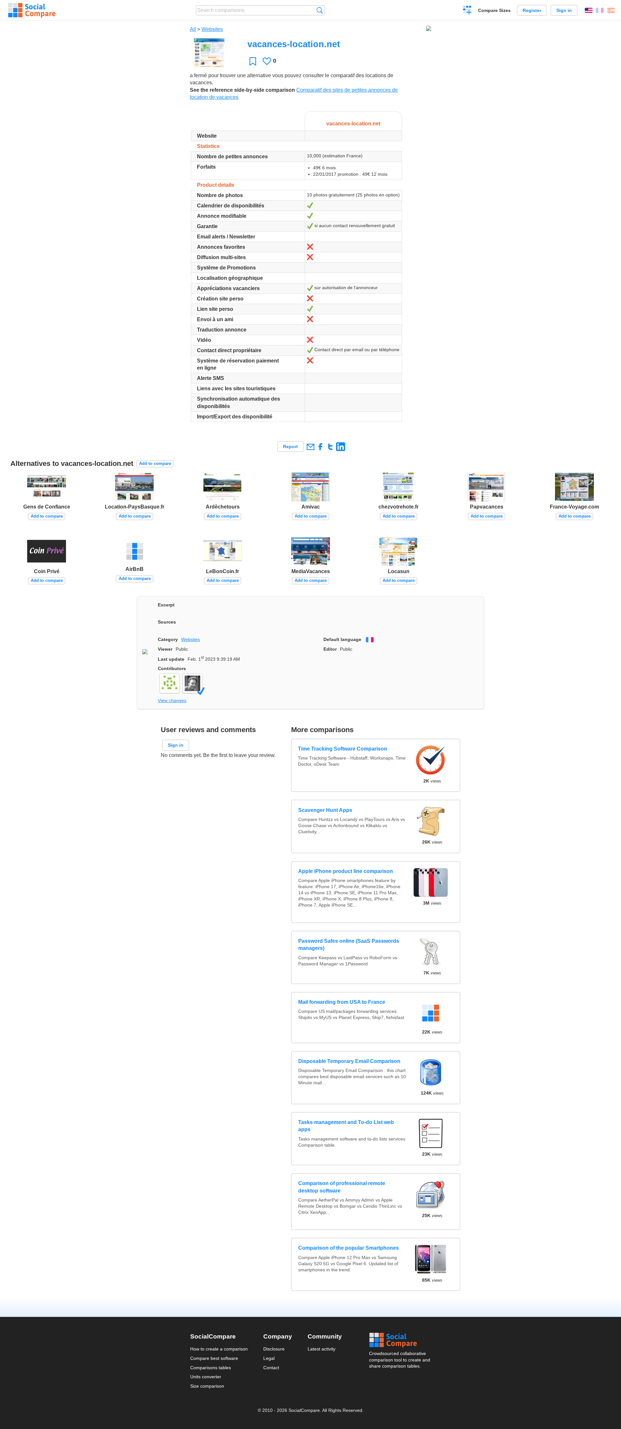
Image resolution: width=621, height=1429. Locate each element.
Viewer (165, 649)
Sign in (564, 10)
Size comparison (207, 1386)
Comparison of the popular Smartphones (348, 1248)
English (589, 10)
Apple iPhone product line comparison (345, 871)
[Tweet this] (330, 446)
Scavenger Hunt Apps (325, 810)
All (193, 29)
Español (611, 10)
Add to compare (155, 463)
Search (320, 10)
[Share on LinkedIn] (340, 446)
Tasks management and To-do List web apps (346, 1125)
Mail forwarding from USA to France (341, 1002)
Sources (167, 622)
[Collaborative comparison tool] (32, 10)
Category (168, 639)
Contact (271, 1367)
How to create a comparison (219, 1348)
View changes (172, 700)
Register (532, 10)
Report (290, 446)
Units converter (205, 1376)
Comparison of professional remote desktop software (341, 1187)
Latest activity (321, 1348)
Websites (212, 29)
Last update (171, 659)
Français (600, 10)
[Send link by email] (310, 446)
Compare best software (214, 1358)
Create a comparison (467, 11)
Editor (330, 649)
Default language (342, 639)
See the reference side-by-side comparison (242, 90)
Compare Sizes (494, 10)
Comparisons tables (210, 1367)
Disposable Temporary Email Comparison (349, 1061)
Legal (269, 1358)
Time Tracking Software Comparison (342, 748)
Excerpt (166, 604)
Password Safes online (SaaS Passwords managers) (348, 944)
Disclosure (274, 1348)
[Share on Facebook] (320, 446)
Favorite (252, 61)
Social (400, 1340)
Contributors (172, 668)
